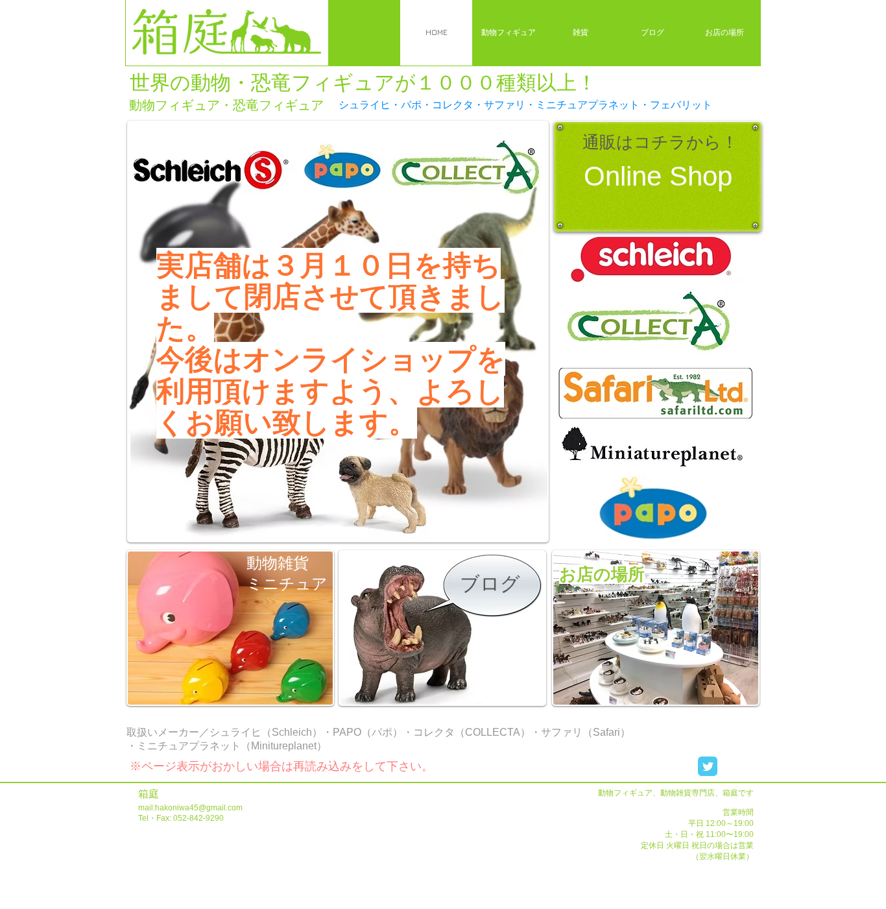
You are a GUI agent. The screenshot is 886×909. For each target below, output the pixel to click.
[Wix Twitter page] (707, 766)
